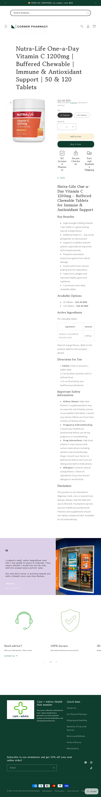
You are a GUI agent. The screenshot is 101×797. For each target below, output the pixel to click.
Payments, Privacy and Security (77, 728)
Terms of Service (74, 742)
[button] (6, 26)
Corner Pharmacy (19, 791)
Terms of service (73, 791)
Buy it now (75, 144)
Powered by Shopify (33, 791)
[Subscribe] (53, 768)
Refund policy (73, 748)
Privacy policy (59, 791)
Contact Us (71, 708)
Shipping (73, 102)
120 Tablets (82, 115)
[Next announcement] (96, 3)
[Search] (87, 13)
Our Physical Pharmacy (77, 714)
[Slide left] (44, 662)
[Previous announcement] (5, 3)
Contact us (9, 655)
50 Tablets (65, 115)
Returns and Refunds (76, 736)
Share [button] (62, 177)
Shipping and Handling (77, 720)
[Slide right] (56, 662)
